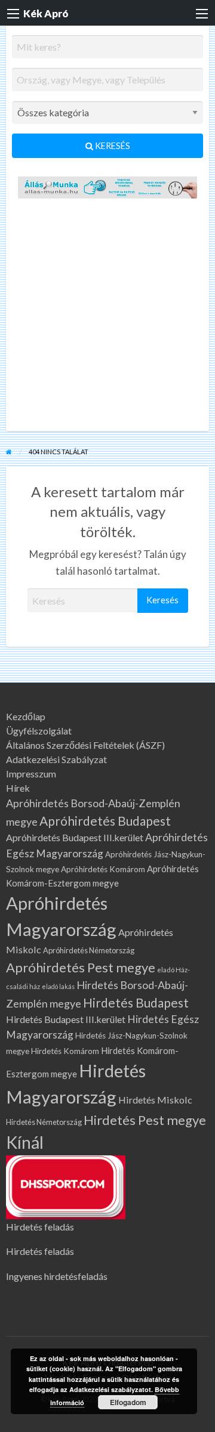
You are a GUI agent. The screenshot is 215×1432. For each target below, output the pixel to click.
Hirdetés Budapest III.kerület (65, 1019)
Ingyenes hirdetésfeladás (57, 1276)
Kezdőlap (25, 716)
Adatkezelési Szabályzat (56, 759)
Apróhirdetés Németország (88, 950)
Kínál (25, 1142)
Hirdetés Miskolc (155, 1099)
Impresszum (31, 774)
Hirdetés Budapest (136, 1002)
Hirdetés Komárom (65, 1051)
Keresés (111, 146)
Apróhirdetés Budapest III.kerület (74, 837)
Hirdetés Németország (44, 1122)
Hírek (18, 788)
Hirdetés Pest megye (145, 1120)
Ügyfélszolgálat (39, 731)
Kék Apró (46, 13)
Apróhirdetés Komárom (103, 869)
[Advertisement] (107, 317)
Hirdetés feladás (40, 1226)
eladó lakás (58, 986)
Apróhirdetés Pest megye (80, 967)
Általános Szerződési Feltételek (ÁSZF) (85, 745)
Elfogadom (128, 1402)
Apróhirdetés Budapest (105, 820)
